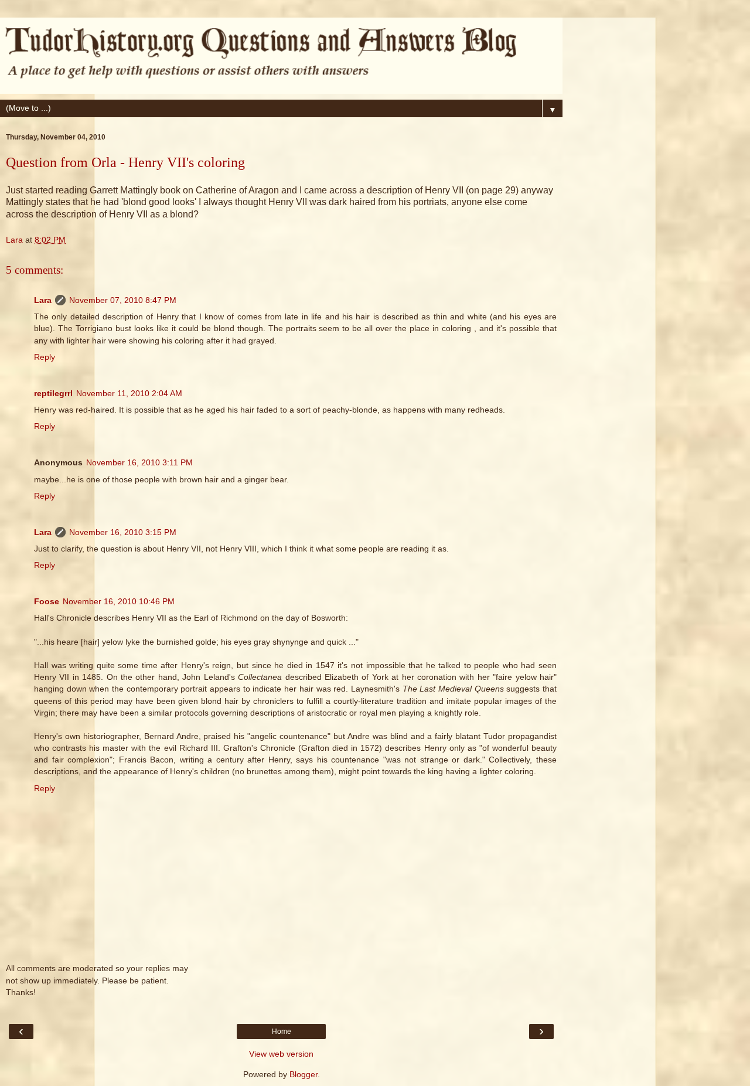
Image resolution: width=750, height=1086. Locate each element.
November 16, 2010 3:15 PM (122, 532)
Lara (43, 300)
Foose (46, 601)
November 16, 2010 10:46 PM (119, 601)
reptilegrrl (53, 393)
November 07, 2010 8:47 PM (122, 300)
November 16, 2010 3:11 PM (139, 462)
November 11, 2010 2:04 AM (129, 393)
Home (281, 1031)
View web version (281, 1053)
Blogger (303, 1074)
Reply (44, 357)
